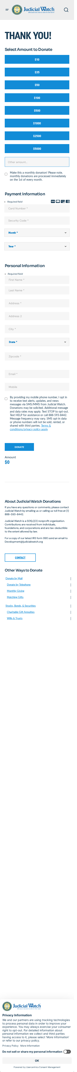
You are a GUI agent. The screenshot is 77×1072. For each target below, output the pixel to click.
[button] (7, 9)
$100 (37, 98)
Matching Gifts (15, 597)
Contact (20, 557)
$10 (37, 59)
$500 (37, 110)
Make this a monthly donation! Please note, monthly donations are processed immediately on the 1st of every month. (38, 176)
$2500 (37, 136)
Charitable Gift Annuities (21, 612)
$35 (37, 72)
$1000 (37, 123)
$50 (37, 85)
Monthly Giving (15, 591)
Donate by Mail (14, 578)
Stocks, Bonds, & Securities (21, 606)
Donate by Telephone (19, 585)
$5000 (37, 149)
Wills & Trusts (15, 618)
